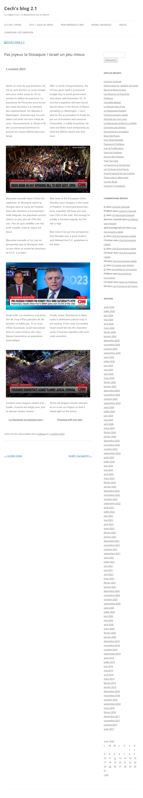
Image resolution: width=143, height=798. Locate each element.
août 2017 (109, 728)
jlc (105, 206)
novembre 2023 (112, 444)
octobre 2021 (110, 549)
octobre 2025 (110, 348)
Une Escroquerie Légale (116, 114)
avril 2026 (109, 323)
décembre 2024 (112, 390)
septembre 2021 (112, 553)
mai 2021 (108, 570)
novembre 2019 (112, 645)
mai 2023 (108, 469)
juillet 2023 (109, 461)
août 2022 (109, 507)
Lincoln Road (110, 181)
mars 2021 (109, 578)
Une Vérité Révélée (113, 139)
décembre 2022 (112, 490)
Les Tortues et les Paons (116, 169)
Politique (41, 433)
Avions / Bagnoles (101, 24)
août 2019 (109, 657)
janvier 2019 (110, 687)
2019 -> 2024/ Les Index (41, 24)
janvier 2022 (110, 536)
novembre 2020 (112, 595)
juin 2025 (108, 365)
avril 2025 (109, 373)
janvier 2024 (110, 436)
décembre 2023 (112, 440)
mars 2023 (109, 478)
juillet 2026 (109, 311)
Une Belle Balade (112, 102)
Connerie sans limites (115, 127)
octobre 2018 (110, 699)
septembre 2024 (112, 403)
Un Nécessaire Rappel (115, 110)
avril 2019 (109, 674)
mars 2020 (109, 628)
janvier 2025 (110, 386)
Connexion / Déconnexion (18, 32)
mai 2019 (108, 670)
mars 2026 (109, 327)
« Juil (106, 774)
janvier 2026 (110, 336)
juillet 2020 (109, 612)
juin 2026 (108, 315)
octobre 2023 (110, 449)
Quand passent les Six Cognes (119, 173)
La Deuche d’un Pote (114, 106)
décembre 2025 (112, 340)
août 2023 (109, 457)
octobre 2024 (110, 398)
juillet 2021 (109, 561)
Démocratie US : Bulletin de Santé (121, 85)
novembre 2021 (112, 545)
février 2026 (110, 332)
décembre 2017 (112, 716)
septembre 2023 (112, 453)
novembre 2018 (112, 695)
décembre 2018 (112, 691)
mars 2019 (109, 678)
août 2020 (109, 607)
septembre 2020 (112, 603)
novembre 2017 (112, 720)
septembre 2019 (112, 653)
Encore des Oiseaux (114, 156)
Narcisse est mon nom (115, 119)
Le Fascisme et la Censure (117, 165)
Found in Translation (114, 185)
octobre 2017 (110, 724)
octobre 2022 (110, 499)
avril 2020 (109, 624)
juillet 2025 (109, 361)
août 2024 (109, 407)
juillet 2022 (109, 511)
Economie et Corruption (116, 131)
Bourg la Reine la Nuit (115, 89)
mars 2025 (109, 378)
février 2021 (110, 582)
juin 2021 (108, 566)
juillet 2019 (109, 662)
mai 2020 (108, 620)
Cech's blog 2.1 (20, 8)
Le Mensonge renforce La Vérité (120, 123)
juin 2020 (108, 616)
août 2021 (109, 557)
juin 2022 (108, 515)
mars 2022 (109, 528)
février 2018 (110, 712)
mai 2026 (108, 319)
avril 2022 (109, 524)
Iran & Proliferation (113, 148)
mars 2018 (109, 708)
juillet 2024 (109, 411)
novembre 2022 (112, 495)
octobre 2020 (110, 599)
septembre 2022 (112, 503)
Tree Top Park (111, 160)
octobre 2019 (110, 649)
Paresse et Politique (114, 144)
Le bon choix (13, 455)
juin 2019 (108, 666)
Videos (122, 24)
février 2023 (110, 482)
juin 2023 (108, 465)
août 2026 (109, 307)
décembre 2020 (112, 591)
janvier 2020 (110, 637)
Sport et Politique (113, 152)
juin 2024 (108, 415)
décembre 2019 (112, 641)
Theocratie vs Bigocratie (116, 177)
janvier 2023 (110, 486)
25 (110, 766)
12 (115, 758)
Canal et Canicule (112, 81)
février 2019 (110, 683)
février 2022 (110, 532)
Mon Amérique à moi (72, 24)
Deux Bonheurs (112, 135)
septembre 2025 (112, 353)
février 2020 (110, 632)
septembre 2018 (112, 703)
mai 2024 (108, 419)
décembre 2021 (112, 541)
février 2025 (110, 382)
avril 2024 (109, 424)
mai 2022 (108, 520)
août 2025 (109, 357)
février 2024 (110, 432)
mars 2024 (109, 428)
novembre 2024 (112, 394)
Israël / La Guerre (80, 455)
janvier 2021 (110, 586)
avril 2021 (109, 574)
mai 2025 (108, 369)
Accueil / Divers (12, 24)
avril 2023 (109, 474)
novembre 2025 (112, 344)
